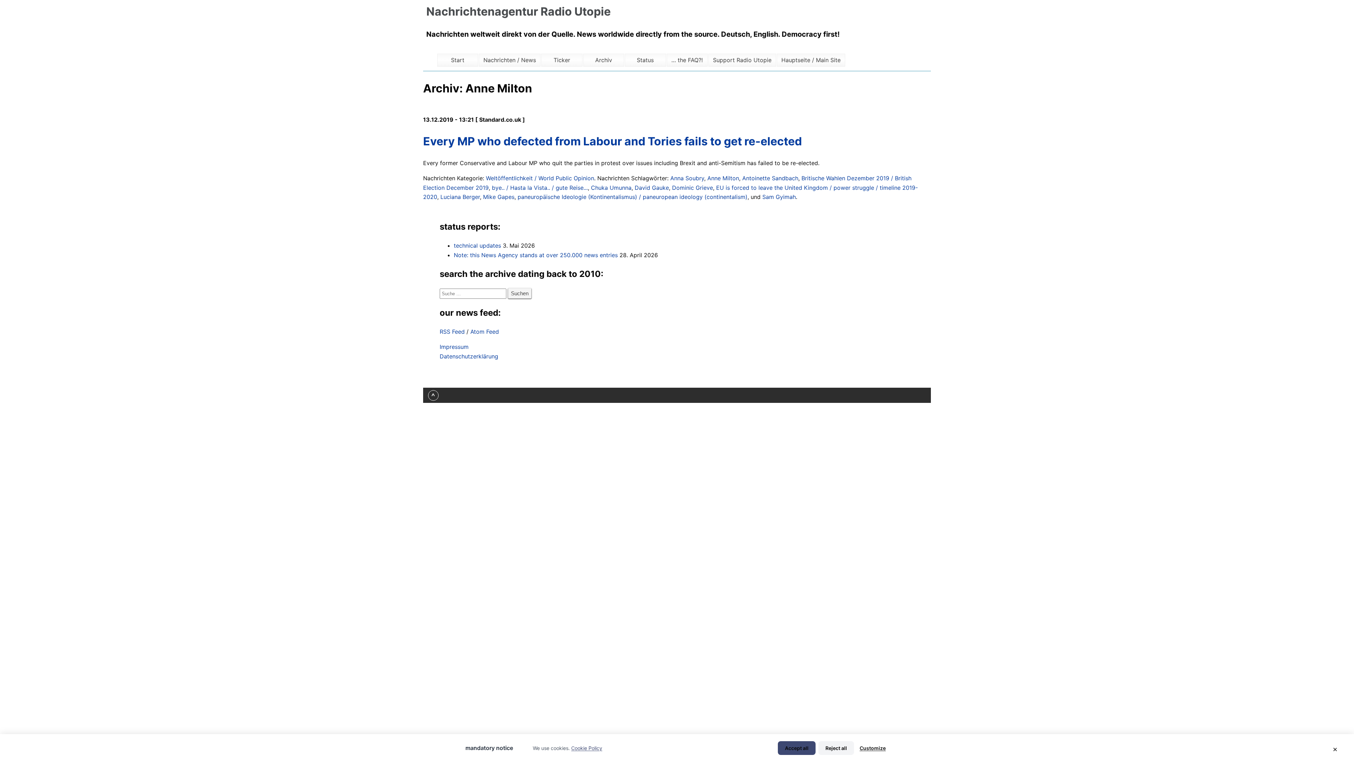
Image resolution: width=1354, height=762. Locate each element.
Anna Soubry (687, 178)
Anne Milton (723, 178)
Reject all (836, 748)
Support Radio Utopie (742, 60)
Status (645, 60)
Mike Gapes (498, 196)
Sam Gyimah (779, 196)
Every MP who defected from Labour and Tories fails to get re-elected (612, 141)
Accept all (797, 748)
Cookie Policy (586, 748)
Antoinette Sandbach (770, 178)
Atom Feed (484, 331)
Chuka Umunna (611, 187)
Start (457, 60)
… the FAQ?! (687, 60)
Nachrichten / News (509, 60)
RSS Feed (452, 331)
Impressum (454, 346)
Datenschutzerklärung (469, 356)
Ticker (562, 60)
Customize (873, 748)
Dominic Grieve (692, 187)
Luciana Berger (460, 196)
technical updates (477, 245)
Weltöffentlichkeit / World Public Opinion (540, 178)
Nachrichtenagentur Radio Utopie (518, 11)
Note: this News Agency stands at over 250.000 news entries (536, 255)
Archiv (603, 60)
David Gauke (652, 187)
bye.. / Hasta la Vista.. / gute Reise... (540, 187)
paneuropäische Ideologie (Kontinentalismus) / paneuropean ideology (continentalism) (633, 196)
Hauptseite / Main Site (811, 60)
